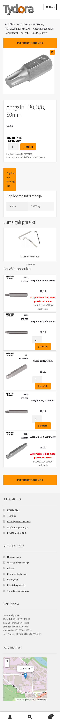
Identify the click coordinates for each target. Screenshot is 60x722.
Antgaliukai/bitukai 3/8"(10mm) (30, 157)
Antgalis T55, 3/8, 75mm (42, 321)
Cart (46, 714)
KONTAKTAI (13, 510)
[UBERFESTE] (14, 139)
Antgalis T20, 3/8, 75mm (42, 280)
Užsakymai (12, 579)
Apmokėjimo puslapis (18, 590)
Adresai (10, 568)
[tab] (9, 179)
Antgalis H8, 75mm (43, 360)
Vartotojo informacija (18, 562)
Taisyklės (11, 515)
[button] (25, 676)
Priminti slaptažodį (17, 573)
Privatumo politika (16, 532)
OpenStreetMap (30, 699)
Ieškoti (30, 717)
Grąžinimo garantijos (17, 527)
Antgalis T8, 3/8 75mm (42, 400)
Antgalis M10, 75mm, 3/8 (42, 436)
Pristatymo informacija (19, 521)
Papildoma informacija (10, 179)
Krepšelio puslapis (16, 585)
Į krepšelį (28, 146)
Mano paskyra (14, 556)
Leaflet (18, 699)
